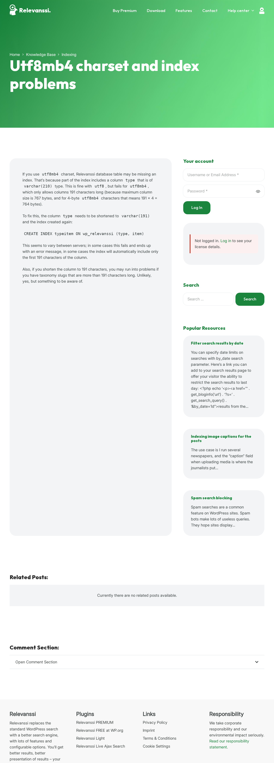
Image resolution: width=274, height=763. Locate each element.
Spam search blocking (211, 498)
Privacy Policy (155, 722)
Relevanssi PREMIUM (94, 722)
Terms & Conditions (159, 738)
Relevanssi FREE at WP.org (99, 730)
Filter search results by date (217, 343)
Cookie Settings (156, 746)
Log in (225, 240)
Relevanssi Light (90, 738)
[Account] (261, 10)
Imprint (149, 730)
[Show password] (258, 191)
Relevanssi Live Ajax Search (100, 746)
